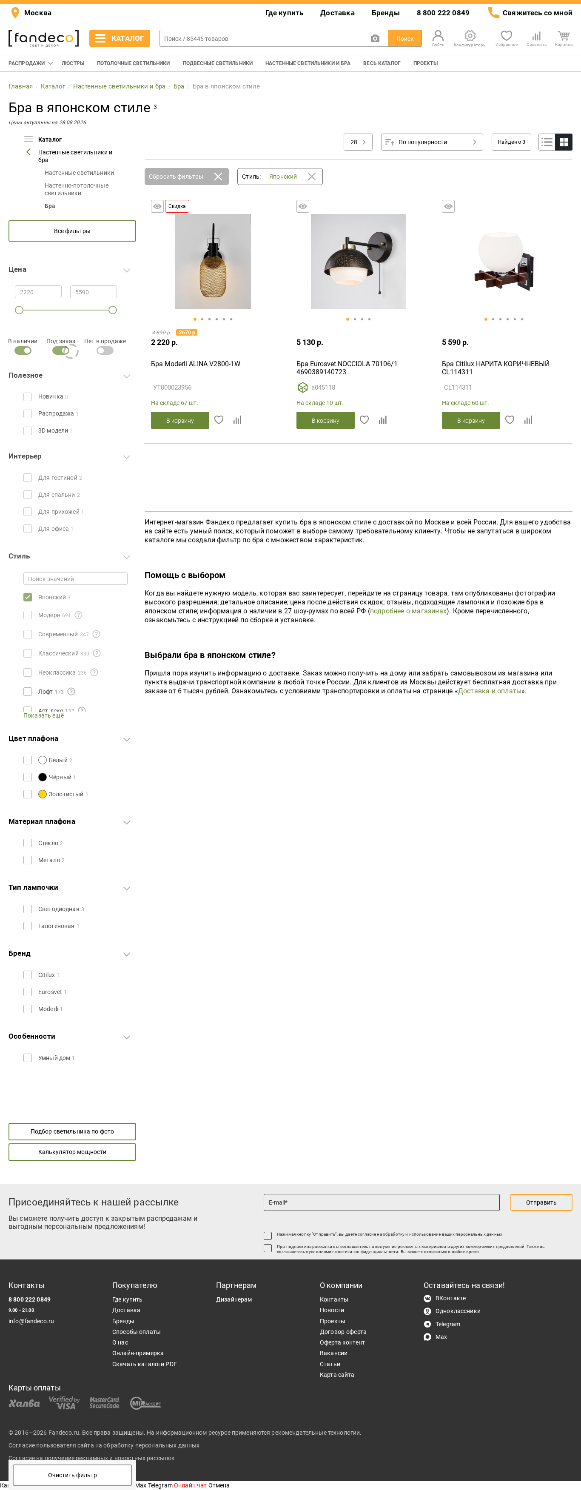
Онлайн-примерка (138, 1353)
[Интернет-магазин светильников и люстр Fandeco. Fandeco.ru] (44, 38)
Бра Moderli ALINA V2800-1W (195, 364)
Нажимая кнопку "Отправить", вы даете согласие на (389, 1234)
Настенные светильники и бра (307, 63)
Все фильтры (72, 231)
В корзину (180, 420)
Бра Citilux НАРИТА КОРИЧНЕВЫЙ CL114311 (496, 368)
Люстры (73, 63)
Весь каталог (381, 63)
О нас (120, 1342)
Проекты (425, 63)
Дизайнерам (234, 1299)
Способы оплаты (136, 1331)
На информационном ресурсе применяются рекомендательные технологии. (254, 1432)
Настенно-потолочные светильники (76, 189)
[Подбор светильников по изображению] (375, 38)
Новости (332, 1310)
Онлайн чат (191, 1485)
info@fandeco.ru (31, 1321)
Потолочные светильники (133, 63)
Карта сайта (337, 1374)
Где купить (284, 13)
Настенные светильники (79, 172)
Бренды (386, 13)
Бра (50, 205)
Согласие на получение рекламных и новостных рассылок (92, 1458)
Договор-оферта (343, 1331)
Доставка (337, 13)
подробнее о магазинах (408, 611)
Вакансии (333, 1353)
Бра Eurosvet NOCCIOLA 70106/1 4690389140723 (347, 368)
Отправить (541, 1202)
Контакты (334, 1299)
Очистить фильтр (72, 1475)
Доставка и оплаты (489, 691)
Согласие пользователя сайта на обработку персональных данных (104, 1445)
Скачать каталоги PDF (144, 1364)
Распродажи (27, 63)
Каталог (50, 139)
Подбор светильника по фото (72, 1131)
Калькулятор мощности (72, 1151)
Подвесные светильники (218, 63)
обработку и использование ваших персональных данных (442, 1234)
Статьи (330, 1364)
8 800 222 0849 (443, 13)
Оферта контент (342, 1342)
